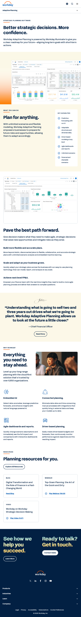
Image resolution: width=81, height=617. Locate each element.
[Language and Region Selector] (67, 3)
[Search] (72, 3)
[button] (21, 493)
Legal (17, 610)
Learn (5, 598)
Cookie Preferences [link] (57, 610)
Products (6, 588)
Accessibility (32, 610)
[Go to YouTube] (50, 580)
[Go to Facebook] (40, 580)
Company (7, 604)
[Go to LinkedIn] (35, 580)
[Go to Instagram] (45, 580)
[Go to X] (30, 580)
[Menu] (77, 3)
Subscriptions (43, 610)
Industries (7, 593)
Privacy (23, 610)
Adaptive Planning (10, 10)
